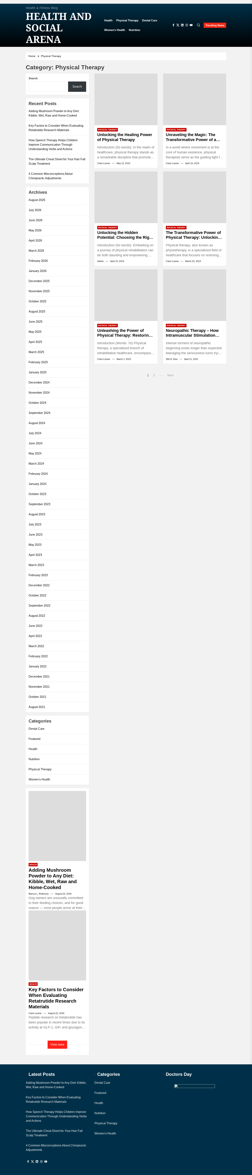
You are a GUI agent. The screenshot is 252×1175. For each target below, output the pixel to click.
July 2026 (35, 210)
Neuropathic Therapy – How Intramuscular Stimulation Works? (192, 333)
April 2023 (35, 554)
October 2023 (37, 494)
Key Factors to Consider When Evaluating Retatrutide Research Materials (56, 128)
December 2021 (39, 676)
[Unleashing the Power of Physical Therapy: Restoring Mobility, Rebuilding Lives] (126, 295)
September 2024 (39, 412)
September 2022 (39, 605)
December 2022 (39, 585)
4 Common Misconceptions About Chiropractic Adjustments (51, 176)
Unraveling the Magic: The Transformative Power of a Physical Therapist (191, 137)
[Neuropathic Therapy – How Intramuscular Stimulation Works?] (194, 295)
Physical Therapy (127, 20)
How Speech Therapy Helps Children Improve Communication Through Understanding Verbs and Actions (53, 145)
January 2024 (37, 483)
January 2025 (37, 372)
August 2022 (37, 615)
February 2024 (38, 473)
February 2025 (38, 362)
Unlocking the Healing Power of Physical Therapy (124, 137)
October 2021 (37, 696)
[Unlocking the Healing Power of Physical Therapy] (126, 99)
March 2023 (36, 565)
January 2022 (37, 666)
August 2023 (37, 514)
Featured (34, 738)
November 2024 (39, 392)
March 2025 (36, 352)
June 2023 (35, 534)
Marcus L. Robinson (39, 894)
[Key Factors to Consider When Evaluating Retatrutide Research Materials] (57, 945)
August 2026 (37, 200)
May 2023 (35, 544)
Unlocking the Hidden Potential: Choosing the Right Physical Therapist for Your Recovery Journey (125, 235)
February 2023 (38, 575)
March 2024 (36, 463)
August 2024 (37, 423)
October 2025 (37, 301)
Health (108, 20)
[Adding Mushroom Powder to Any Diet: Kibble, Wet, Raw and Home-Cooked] (57, 826)
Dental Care (149, 20)
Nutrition (134, 30)
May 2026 (35, 230)
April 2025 (35, 341)
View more (57, 1044)
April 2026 (35, 240)
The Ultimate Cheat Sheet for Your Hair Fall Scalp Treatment (57, 161)
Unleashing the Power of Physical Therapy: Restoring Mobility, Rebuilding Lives (124, 333)
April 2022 (35, 636)
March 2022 (36, 646)
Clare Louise (103, 163)
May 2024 (35, 453)
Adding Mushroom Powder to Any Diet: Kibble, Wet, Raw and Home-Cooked (54, 113)
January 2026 (37, 271)
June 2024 (35, 443)
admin (100, 261)
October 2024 (37, 402)
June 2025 (35, 321)
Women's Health (39, 779)
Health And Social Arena (59, 28)
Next (170, 375)
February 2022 (38, 656)
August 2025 (37, 311)
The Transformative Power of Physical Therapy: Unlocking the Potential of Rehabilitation (194, 235)
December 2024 (39, 382)
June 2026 (35, 220)
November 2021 (39, 686)
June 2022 (35, 625)
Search (33, 78)
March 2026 (36, 250)
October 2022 (37, 595)
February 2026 (38, 260)
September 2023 (39, 504)
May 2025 (35, 331)
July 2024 (35, 433)
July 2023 (35, 524)
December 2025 (39, 281)
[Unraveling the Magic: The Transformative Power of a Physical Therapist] (194, 99)
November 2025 (39, 291)
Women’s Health (114, 30)
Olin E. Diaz (172, 359)
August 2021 (37, 707)
